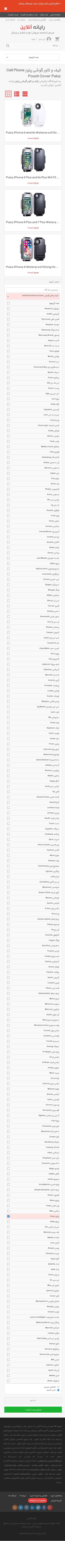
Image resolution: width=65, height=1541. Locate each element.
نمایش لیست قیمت (33, 1409)
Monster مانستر (52, 674)
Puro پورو (55, 653)
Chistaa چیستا (52, 1253)
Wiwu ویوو (54, 1200)
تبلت (46, 1465)
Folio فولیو (54, 452)
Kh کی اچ (55, 929)
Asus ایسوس (53, 494)
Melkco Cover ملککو (50, 446)
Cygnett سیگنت (52, 828)
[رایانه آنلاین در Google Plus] (49, 1507)
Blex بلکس (54, 1211)
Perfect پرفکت (52, 972)
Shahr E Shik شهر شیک (49, 892)
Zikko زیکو (54, 1221)
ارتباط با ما (10, 19)
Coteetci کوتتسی (51, 1035)
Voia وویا (55, 515)
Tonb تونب (54, 441)
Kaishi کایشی (53, 903)
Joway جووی (53, 1067)
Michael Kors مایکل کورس (47, 1301)
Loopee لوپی (53, 982)
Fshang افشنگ (52, 1147)
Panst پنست (53, 388)
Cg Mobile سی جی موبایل (48, 706)
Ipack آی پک (53, 1370)
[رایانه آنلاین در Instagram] (26, 1507)
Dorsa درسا (54, 361)
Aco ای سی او (53, 621)
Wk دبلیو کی (53, 717)
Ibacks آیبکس (53, 1094)
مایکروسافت (25, 1473)
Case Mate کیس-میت (49, 648)
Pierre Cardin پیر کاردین (48, 844)
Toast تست (54, 823)
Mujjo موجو (54, 1168)
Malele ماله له (53, 1237)
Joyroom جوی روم (51, 749)
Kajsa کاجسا (53, 340)
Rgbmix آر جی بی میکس (49, 1115)
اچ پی (34, 1473)
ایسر (58, 1473)
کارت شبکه (45, 1469)
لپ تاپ (53, 1465)
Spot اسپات (54, 839)
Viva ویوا (55, 1120)
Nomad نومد (53, 860)
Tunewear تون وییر (50, 1126)
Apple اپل (54, 473)
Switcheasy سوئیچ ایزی (48, 866)
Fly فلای (55, 791)
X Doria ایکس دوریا (50, 1083)
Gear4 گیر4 (54, 802)
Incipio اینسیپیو (52, 956)
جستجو (33, 1400)
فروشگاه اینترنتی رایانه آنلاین (49, 1461)
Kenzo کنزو (54, 1343)
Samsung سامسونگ (50, 329)
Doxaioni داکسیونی (50, 1163)
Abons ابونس (53, 436)
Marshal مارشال (52, 1327)
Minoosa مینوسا (52, 1004)
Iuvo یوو (55, 398)
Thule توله (54, 722)
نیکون (40, 1473)
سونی (5, 1469)
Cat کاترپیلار (54, 659)
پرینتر (53, 1469)
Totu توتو (55, 478)
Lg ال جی (55, 505)
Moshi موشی (53, 356)
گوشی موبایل (37, 1465)
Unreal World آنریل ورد (49, 531)
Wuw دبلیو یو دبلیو (50, 1019)
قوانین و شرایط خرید (37, 19)
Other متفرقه (53, 1380)
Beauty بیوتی (53, 1306)
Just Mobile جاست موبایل (48, 558)
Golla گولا (55, 404)
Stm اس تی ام (53, 600)
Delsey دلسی (53, 611)
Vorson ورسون (52, 1104)
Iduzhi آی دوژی (52, 1014)
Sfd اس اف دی (53, 383)
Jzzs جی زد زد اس (51, 414)
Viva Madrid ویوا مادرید (49, 1184)
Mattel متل (54, 1375)
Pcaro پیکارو (53, 377)
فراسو (16, 1473)
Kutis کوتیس (53, 1099)
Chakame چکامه (52, 834)
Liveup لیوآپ (53, 1333)
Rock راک (55, 483)
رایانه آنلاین (31, 1518)
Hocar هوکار (53, 966)
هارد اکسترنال (10, 1465)
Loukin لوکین (53, 690)
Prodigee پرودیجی (51, 1051)
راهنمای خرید (54, 19)
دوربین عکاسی (23, 1465)
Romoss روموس (52, 770)
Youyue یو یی (53, 950)
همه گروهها (54, 303)
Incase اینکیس (52, 526)
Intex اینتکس (53, 1152)
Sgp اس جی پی (52, 393)
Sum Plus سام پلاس (50, 945)
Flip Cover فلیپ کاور (50, 319)
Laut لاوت (55, 712)
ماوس (59, 1469)
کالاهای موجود (50, 1387)
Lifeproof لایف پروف (50, 664)
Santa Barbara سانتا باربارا (47, 759)
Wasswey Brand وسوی (48, 335)
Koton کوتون (53, 1195)
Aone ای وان (53, 1274)
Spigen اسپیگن (52, 584)
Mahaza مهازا (53, 1088)
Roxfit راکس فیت (52, 818)
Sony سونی (54, 521)
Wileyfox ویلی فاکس (50, 701)
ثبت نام (42, 39)
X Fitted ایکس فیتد (50, 1062)
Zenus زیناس (53, 552)
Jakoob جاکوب (52, 1365)
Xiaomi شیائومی (52, 961)
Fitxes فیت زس (52, 988)
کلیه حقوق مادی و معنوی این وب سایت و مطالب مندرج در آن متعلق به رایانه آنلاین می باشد (31, 1525)
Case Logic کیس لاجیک (48, 425)
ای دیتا (52, 1473)
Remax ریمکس (52, 627)
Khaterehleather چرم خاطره (46, 1189)
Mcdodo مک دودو (51, 1232)
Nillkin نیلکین (53, 595)
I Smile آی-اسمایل (51, 462)
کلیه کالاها (51, 1390)
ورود (33, 39)
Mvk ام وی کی (53, 1285)
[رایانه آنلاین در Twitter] (38, 1507)
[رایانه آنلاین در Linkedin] (32, 1507)
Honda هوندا (53, 1311)
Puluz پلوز (54, 1216)
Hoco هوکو (54, 351)
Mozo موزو (54, 855)
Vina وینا (55, 913)
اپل (46, 1473)
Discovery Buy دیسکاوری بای (46, 367)
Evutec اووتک (53, 696)
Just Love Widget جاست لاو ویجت (44, 1317)
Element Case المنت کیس (48, 797)
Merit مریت (54, 1073)
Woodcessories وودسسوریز (46, 1025)
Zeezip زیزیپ (53, 812)
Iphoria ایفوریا (52, 1290)
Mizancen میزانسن (50, 887)
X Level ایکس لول (51, 1030)
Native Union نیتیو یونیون (47, 568)
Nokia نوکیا (54, 547)
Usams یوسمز (53, 536)
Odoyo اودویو (53, 924)
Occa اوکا (55, 1078)
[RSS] (15, 1507)
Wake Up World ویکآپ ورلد (47, 1322)
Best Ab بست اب (51, 345)
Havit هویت (54, 733)
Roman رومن (53, 1248)
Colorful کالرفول (52, 935)
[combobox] (32, 57)
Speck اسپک (53, 372)
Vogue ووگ (54, 940)
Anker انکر (54, 738)
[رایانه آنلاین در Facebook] (44, 1507)
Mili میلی (55, 1359)
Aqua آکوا (54, 1258)
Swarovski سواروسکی (49, 1354)
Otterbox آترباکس (51, 669)
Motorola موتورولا (51, 754)
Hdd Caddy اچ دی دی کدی (48, 1338)
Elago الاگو (54, 781)
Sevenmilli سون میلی (49, 616)
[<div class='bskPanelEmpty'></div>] (57, 38)
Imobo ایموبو (53, 1179)
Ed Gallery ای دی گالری (49, 881)
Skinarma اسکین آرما (50, 1131)
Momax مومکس (52, 897)
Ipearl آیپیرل (53, 977)
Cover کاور (54, 1296)
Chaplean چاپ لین (50, 1157)
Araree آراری (53, 680)
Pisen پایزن (54, 743)
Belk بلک (55, 1269)
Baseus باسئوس (51, 467)
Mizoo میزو (54, 998)
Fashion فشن (53, 850)
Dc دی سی (54, 1280)
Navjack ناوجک (52, 324)
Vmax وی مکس (52, 1205)
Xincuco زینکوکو (52, 1349)
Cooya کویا (54, 1136)
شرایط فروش (56, 1500)
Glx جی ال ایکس (52, 1227)
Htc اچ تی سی (53, 499)
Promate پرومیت (51, 685)
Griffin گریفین (53, 314)
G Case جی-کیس (51, 579)
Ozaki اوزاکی (53, 430)
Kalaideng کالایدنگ (50, 457)
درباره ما (21, 19)
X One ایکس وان (52, 908)
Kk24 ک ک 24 (53, 1264)
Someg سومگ (53, 1046)
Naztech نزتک (53, 728)
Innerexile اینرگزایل (50, 574)
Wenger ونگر (53, 590)
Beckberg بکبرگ (52, 1142)
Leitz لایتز (55, 876)
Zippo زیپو (54, 563)
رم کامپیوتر (35, 1469)
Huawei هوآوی (52, 510)
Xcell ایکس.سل (52, 786)
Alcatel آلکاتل (53, 542)
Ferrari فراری (53, 605)
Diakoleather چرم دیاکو (48, 993)
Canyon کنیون (52, 632)
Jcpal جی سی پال (51, 637)
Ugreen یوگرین (52, 871)
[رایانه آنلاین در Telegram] (20, 1507)
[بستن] (5, 8)
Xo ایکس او (54, 1057)
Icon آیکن (54, 1242)
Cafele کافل (54, 1173)
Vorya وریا (54, 420)
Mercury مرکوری (52, 1009)
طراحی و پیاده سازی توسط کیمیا (32, 1533)
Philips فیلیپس (52, 489)
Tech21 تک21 (53, 643)
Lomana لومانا (53, 807)
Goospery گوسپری (50, 1110)
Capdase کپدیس (51, 409)
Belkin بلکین (53, 775)
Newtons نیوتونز (52, 308)
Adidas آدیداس (52, 765)
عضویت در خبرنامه (38, 1500)
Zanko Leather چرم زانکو (48, 919)
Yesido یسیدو (52, 1041)
